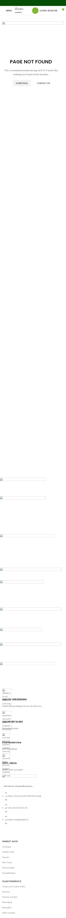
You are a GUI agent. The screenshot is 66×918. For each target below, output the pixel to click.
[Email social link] (29, 3)
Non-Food (7, 862)
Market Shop (10, 841)
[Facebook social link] (21, 3)
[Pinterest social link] (33, 3)
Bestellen (7, 907)
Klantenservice (11, 881)
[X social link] (25, 3)
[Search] (28, 11)
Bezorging (7, 902)
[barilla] (30, 581)
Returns (6, 891)
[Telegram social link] (45, 3)
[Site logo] (19, 10)
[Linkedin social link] (37, 3)
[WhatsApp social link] (41, 3)
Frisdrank (6, 846)
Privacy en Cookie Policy (13, 886)
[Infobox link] (33, 698)
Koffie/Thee (8, 852)
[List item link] (33, 809)
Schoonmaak (8, 867)
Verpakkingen (9, 873)
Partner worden (9, 897)
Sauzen (5, 857)
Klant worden (8, 912)
